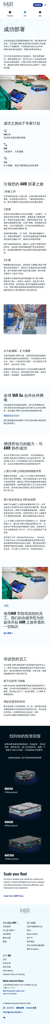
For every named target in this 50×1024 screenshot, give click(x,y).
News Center (32, 934)
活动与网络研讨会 (34, 926)
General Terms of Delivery (14, 974)
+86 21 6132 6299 (10, 994)
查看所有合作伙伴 (11, 415)
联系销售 (37, 5)
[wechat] (4, 1018)
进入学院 (7, 633)
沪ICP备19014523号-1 (12, 1012)
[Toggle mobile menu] (44, 5)
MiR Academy (33, 949)
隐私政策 (20, 1008)
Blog (29, 930)
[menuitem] (9, 14)
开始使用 (7, 926)
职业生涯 (7, 963)
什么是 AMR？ (9, 930)
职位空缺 (7, 967)
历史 (5, 959)
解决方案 (7, 938)
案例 (5, 941)
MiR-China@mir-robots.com (14, 991)
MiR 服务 (31, 941)
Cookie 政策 (31, 1008)
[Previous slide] (4, 14)
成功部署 (7, 934)
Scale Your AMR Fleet (13, 896)
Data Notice (8, 970)
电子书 (30, 938)
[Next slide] (46, 14)
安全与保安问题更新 (35, 945)
